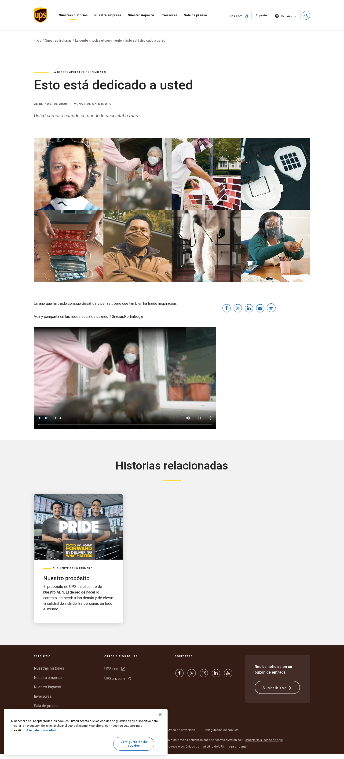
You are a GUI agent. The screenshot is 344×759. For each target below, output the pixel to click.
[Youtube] (228, 675)
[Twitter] (191, 675)
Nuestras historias (73, 15)
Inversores (169, 15)
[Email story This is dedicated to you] (260, 308)
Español (287, 16)
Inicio (37, 40)
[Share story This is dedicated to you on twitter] (237, 308)
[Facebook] (179, 675)
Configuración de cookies (221, 730)
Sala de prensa (195, 15)
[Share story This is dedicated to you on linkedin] (249, 308)
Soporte (263, 16)
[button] (306, 15)
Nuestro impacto (141, 15)
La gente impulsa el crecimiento (98, 40)
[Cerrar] (160, 714)
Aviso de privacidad (181, 730)
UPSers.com (117, 678)
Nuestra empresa (107, 15)
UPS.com (114, 669)
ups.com (241, 15)
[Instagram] (204, 675)
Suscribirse (275, 688)
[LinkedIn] (216, 675)
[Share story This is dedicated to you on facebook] (226, 308)
